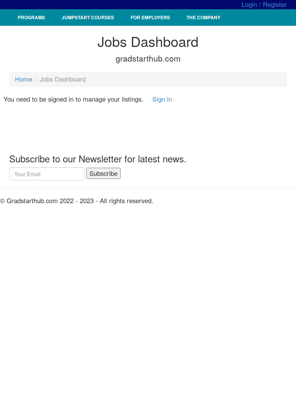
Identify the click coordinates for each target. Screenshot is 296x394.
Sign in (162, 99)
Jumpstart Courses (88, 17)
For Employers (150, 17)
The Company (203, 17)
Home (23, 78)
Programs (31, 17)
